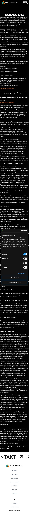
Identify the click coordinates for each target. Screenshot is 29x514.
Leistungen (14, 474)
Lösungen (14, 478)
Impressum (14, 503)
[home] (10, 2)
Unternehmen (14, 482)
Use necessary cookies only (14, 282)
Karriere (14, 493)
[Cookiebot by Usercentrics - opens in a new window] (21, 230)
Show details (21, 273)
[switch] (25, 258)
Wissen (14, 489)
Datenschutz (14, 507)
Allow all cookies (14, 277)
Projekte (14, 470)
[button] (25, 2)
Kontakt (14, 485)
